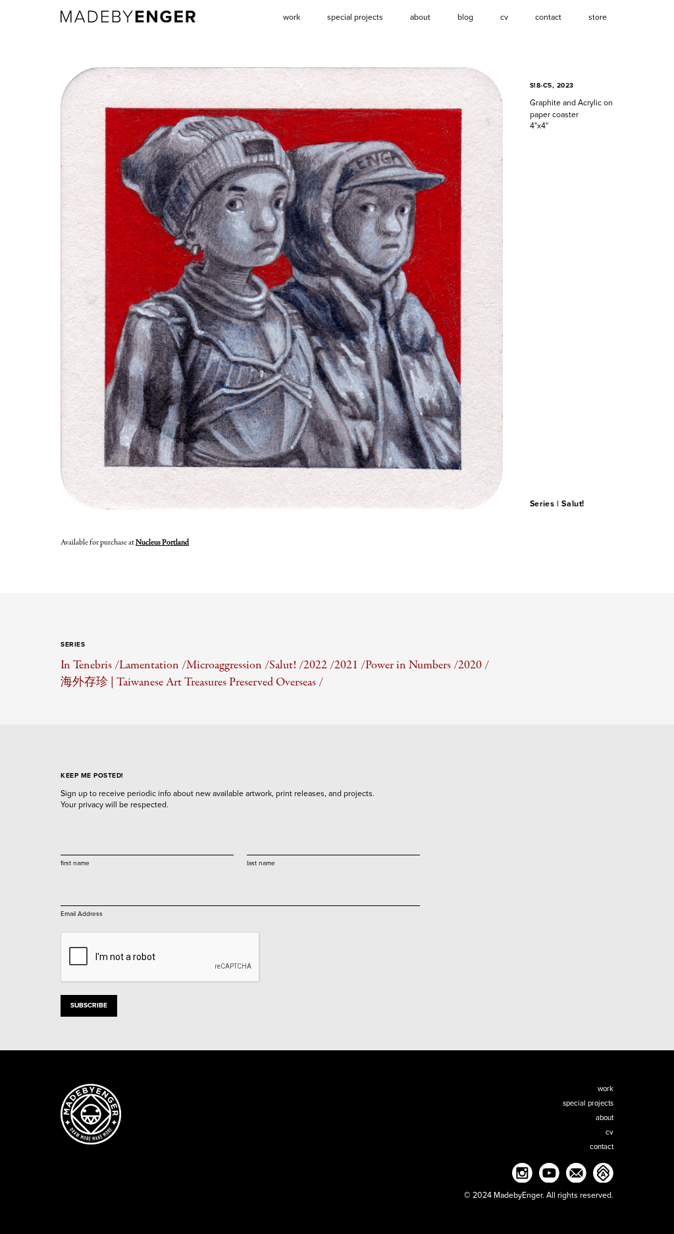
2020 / (473, 664)
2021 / (349, 664)
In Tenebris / (90, 664)
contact (601, 1147)
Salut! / (286, 664)
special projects (588, 1103)
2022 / (318, 664)
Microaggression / (227, 664)
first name (75, 862)
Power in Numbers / (411, 664)
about (604, 1118)
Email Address (82, 913)
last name (261, 862)
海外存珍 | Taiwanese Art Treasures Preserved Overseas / (192, 681)
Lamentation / (152, 664)
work (605, 1089)
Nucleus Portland (162, 542)
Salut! (572, 504)
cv (609, 1132)
